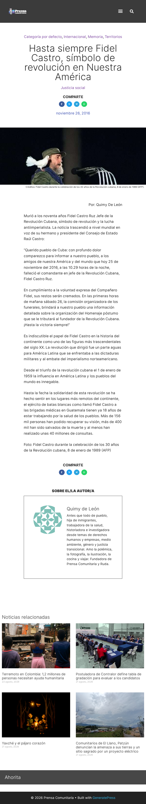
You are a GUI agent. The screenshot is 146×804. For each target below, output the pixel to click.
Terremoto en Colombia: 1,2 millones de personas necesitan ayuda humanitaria (33, 676)
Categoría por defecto (43, 37)
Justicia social (73, 88)
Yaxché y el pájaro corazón (23, 743)
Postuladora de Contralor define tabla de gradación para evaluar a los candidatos (108, 676)
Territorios (113, 37)
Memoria (95, 37)
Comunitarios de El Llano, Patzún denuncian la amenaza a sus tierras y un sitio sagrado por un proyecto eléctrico (108, 747)
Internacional (75, 37)
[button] (120, 11)
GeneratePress (104, 798)
